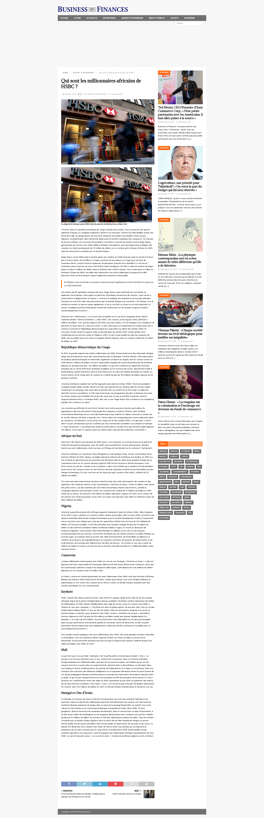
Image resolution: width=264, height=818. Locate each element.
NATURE (173, 487)
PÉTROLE (176, 497)
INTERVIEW (189, 18)
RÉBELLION (164, 507)
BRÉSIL (197, 451)
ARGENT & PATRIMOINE (132, 18)
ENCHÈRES (178, 461)
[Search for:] (189, 23)
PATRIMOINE (190, 492)
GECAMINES (164, 471)
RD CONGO (176, 502)
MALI (177, 482)
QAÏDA (186, 497)
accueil (64, 18)
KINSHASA (173, 476)
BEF (81, 94)
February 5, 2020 (167, 122)
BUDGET (162, 456)
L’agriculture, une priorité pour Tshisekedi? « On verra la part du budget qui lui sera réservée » (180, 186)
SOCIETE (174, 18)
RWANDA (188, 502)
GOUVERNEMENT (180, 471)
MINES (196, 482)
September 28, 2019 (168, 269)
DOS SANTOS (164, 461)
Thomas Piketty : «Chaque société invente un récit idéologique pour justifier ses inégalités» (180, 333)
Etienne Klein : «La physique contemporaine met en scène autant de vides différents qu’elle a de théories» (179, 260)
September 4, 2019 (168, 416)
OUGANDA (163, 492)
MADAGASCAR (165, 482)
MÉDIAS (162, 487)
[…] (190, 138)
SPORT (186, 507)
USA (190, 512)
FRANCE (190, 466)
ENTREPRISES (109, 18)
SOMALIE (176, 507)
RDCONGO (163, 502)
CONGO (185, 456)
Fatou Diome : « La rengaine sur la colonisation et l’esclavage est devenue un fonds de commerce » (179, 407)
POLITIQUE (164, 497)
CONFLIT (174, 456)
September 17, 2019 (168, 341)
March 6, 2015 (70, 94)
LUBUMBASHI (186, 476)
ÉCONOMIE (163, 518)
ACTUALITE (91, 18)
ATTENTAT (185, 451)
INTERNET (195, 471)
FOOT (173, 466)
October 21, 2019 (167, 193)
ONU (182, 487)
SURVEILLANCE (165, 512)
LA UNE (77, 18)
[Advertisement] (132, 46)
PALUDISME (176, 492)
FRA (181, 466)
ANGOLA (174, 451)
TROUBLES (179, 512)
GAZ (199, 466)
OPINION (191, 487)
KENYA (162, 476)
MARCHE (186, 482)
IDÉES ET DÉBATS (157, 18)
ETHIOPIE (163, 466)
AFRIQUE (163, 451)
